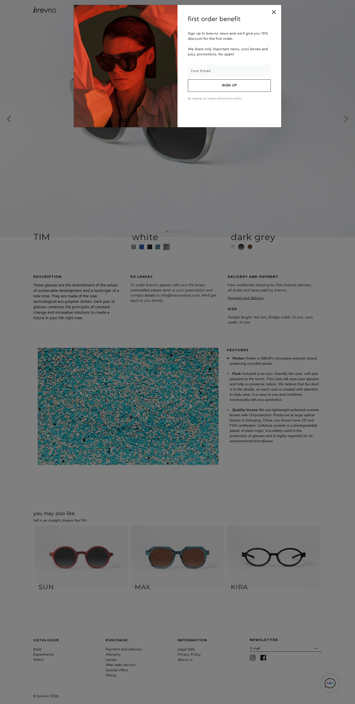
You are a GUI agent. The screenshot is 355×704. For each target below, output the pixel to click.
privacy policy (232, 98)
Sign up (229, 85)
